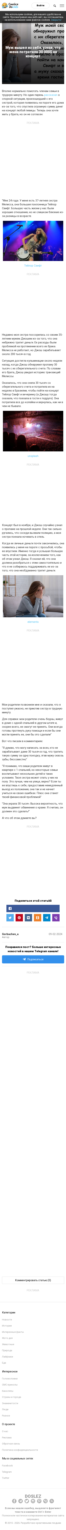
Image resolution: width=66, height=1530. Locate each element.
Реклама (7, 1437)
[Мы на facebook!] (14, 1501)
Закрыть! (56, 19)
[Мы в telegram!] (20, 1501)
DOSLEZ (33, 1496)
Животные (8, 1344)
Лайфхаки (7, 1356)
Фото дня (7, 1338)
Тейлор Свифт (33, 265)
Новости (7, 1319)
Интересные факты (13, 1332)
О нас (5, 1431)
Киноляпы (7, 1391)
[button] (33, 908)
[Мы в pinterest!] (39, 1501)
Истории (7, 1325)
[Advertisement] (33, 159)
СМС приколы (10, 1384)
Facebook (7, 1465)
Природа (7, 1350)
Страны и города (11, 1397)
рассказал (50, 95)
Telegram (7, 1471)
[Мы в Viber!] (45, 1501)
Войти (40, 5)
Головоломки (10, 1378)
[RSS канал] (52, 1501)
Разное (6, 1415)
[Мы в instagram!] (33, 1501)
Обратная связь (11, 1443)
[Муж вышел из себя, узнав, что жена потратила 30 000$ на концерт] (56, 917)
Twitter (5, 1478)
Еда (4, 1362)
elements (33, 622)
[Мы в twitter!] (27, 1501)
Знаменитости (10, 1403)
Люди (5, 1409)
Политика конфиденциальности (20, 1450)
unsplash (33, 456)
